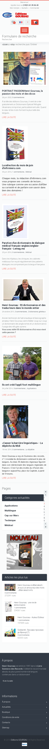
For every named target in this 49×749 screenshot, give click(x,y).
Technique (10, 520)
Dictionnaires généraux (36, 312)
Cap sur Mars (12, 515)
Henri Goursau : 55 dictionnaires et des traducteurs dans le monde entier (23, 306)
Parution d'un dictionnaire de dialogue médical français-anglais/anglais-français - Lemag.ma (23, 246)
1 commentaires (18, 172)
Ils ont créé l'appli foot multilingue (21, 384)
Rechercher (7, 39)
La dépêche (30, 449)
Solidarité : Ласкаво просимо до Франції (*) (31, 631)
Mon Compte (14, 8)
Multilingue (10, 510)
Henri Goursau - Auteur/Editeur (31, 617)
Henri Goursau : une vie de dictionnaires (25, 603)
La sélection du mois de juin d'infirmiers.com (17, 167)
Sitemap (5, 728)
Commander (34, 8)
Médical (29, 172)
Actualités (6, 707)
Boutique (6, 712)
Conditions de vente (10, 717)
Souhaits (25, 8)
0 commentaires (18, 97)
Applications (31, 388)
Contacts (6, 722)
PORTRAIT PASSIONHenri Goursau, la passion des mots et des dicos (22, 92)
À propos (6, 702)
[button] (13, 22)
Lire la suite (9, 117)
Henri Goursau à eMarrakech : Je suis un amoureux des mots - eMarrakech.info (31, 587)
